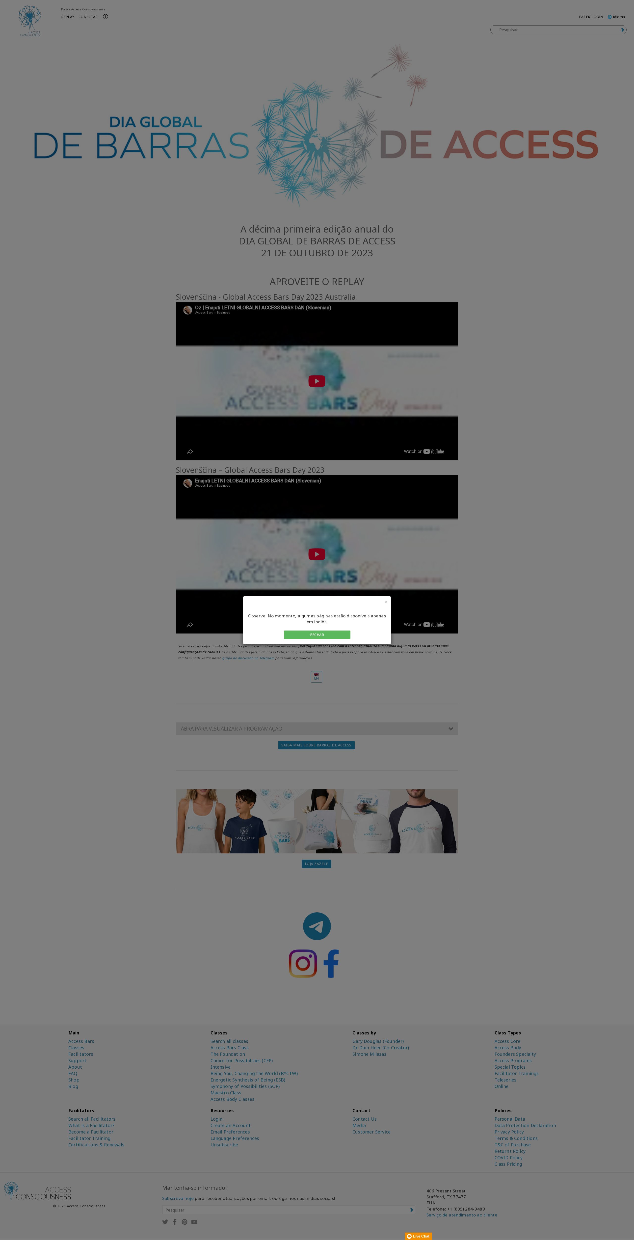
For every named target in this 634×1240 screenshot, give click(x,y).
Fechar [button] (317, 634)
